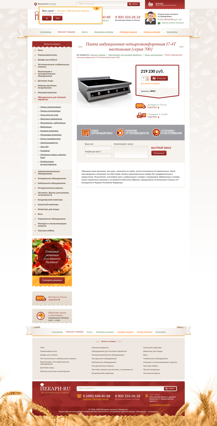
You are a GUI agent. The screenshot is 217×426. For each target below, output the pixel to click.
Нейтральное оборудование (51, 183)
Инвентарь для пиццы (48, 209)
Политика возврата (151, 373)
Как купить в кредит (150, 83)
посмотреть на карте (159, 405)
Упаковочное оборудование (52, 219)
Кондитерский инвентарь (50, 200)
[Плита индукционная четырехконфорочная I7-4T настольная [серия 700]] (104, 117)
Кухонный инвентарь (48, 204)
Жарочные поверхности (51, 119)
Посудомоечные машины (50, 188)
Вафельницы (46, 127)
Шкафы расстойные (47, 60)
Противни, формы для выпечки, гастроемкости (53, 194)
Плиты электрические (50, 107)
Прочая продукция (151, 370)
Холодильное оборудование (52, 178)
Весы (40, 214)
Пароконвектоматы (47, 55)
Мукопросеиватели (47, 92)
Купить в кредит (152, 32)
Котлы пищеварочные (50, 139)
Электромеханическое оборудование (49, 172)
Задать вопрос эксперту (173, 23)
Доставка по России (57, 298)
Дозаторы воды (45, 81)
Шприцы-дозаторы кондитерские (47, 86)
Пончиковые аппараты (50, 135)
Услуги (85, 32)
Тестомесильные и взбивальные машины (53, 65)
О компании (45, 32)
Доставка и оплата (103, 32)
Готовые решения (128, 32)
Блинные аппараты (49, 131)
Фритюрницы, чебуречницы (53, 123)
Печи (40, 50)
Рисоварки (45, 151)
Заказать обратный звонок (95, 399)
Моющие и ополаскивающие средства (52, 225)
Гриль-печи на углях (49, 115)
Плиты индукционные (50, 111)
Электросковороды (49, 143)
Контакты (172, 32)
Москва (52, 4)
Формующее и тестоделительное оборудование (46, 73)
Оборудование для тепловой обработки (52, 98)
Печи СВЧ (44, 147)
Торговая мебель (46, 231)
